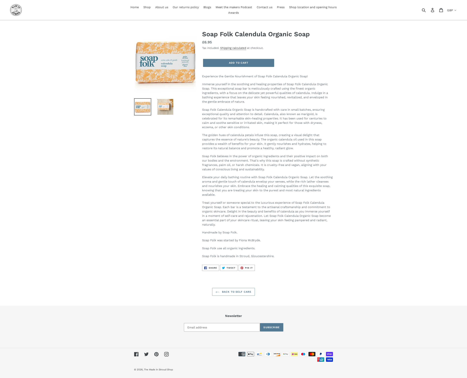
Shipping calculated (233, 48)
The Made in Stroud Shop (158, 369)
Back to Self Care (236, 291)
